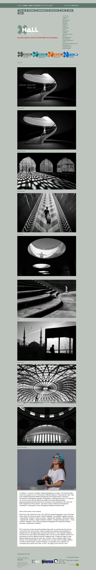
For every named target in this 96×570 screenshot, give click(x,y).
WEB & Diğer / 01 (66, 45)
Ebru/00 (64, 36)
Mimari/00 (65, 21)
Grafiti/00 (65, 32)
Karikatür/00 (66, 28)
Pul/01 (64, 42)
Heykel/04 (65, 23)
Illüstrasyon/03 (66, 20)
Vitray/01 (65, 26)
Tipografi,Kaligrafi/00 (68, 40)
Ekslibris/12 (65, 25)
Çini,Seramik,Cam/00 (67, 34)
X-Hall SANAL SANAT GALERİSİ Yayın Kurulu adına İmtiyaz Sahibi (23, 559)
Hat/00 (64, 29)
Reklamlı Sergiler (67, 48)
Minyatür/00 (65, 31)
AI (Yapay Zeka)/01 (67, 47)
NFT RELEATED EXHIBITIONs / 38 (70, 43)
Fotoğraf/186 (66, 17)
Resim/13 (65, 18)
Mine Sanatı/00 (66, 39)
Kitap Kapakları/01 (67, 37)
